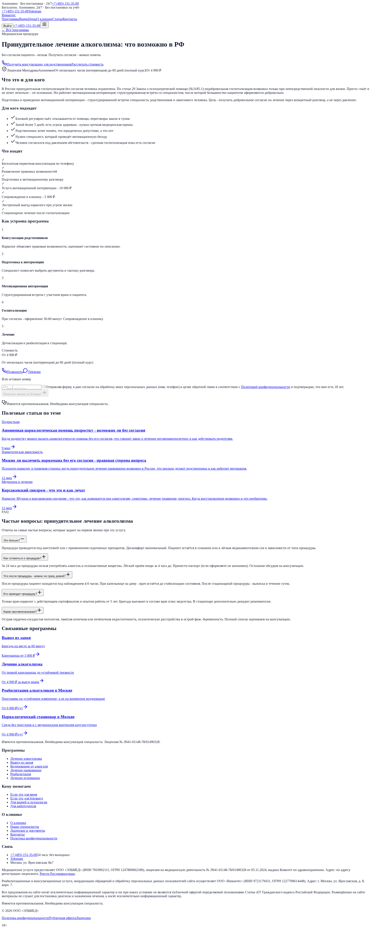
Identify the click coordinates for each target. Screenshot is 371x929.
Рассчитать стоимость (87, 64)
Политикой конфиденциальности (265, 387)
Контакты (70, 19)
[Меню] (44, 24)
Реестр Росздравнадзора (57, 874)
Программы (10, 19)
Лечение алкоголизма (26, 758)
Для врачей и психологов (28, 802)
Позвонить (15, 372)
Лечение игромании (25, 778)
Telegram (35, 11)
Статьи (57, 19)
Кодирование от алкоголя (29, 766)
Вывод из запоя (21, 762)
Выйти (7, 25)
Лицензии (83, 918)
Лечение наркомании (25, 770)
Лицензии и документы (27, 830)
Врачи (23, 19)
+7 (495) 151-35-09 (65, 3)
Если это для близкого (26, 798)
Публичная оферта (62, 918)
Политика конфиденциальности (33, 838)
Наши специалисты (24, 826)
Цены (32, 19)
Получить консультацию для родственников (39, 64)
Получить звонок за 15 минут (22, 394)
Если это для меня (23, 794)
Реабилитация (20, 774)
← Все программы (15, 30)
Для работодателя (23, 806)
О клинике (44, 19)
